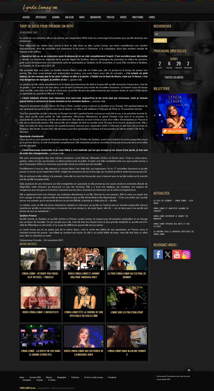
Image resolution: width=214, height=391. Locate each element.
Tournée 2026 (35, 377)
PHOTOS (110, 17)
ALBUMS (55, 17)
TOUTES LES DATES (174, 77)
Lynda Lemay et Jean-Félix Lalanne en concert (171, 209)
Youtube (39, 380)
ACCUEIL (26, 17)
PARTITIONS (137, 17)
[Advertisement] (172, 165)
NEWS (81, 17)
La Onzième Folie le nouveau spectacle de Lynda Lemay (174, 232)
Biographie (61, 377)
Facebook (112, 377)
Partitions (75, 377)
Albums (49, 377)
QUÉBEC (174, 59)
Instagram (27, 380)
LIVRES (152, 17)
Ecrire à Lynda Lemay (93, 377)
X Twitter (51, 380)
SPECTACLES (41, 17)
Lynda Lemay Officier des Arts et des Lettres (172, 225)
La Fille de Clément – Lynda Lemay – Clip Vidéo (173, 201)
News (22, 377)
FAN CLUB (69, 17)
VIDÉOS (123, 17)
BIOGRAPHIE (95, 17)
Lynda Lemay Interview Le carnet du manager (171, 217)
